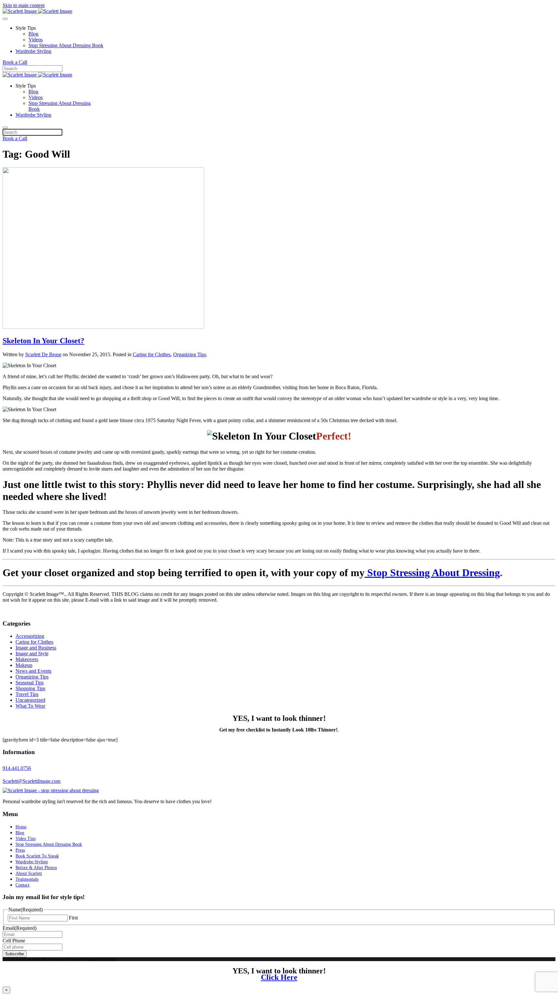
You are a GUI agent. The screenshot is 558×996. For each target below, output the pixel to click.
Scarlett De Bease (43, 354)
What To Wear (30, 706)
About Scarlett (29, 873)
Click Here (279, 977)
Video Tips (26, 838)
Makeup (24, 665)
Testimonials (27, 879)
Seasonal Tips (30, 682)
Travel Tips (27, 694)
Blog (33, 33)
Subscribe (14, 953)
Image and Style (32, 653)
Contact (22, 885)
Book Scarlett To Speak (37, 856)
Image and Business (36, 647)
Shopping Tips (30, 688)
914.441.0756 (17, 768)
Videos (35, 39)
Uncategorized (30, 700)
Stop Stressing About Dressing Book (65, 45)
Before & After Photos (36, 867)
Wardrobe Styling (33, 51)
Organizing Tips (189, 354)
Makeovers (27, 659)
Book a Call (15, 62)
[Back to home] (37, 11)
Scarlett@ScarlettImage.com (31, 781)
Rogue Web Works (101, 959)
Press (20, 850)
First (73, 917)
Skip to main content (24, 5)
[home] (51, 790)
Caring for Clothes (151, 354)
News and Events (33, 671)
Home (21, 827)
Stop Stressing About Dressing (432, 572)
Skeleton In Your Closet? (43, 341)
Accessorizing (30, 636)
